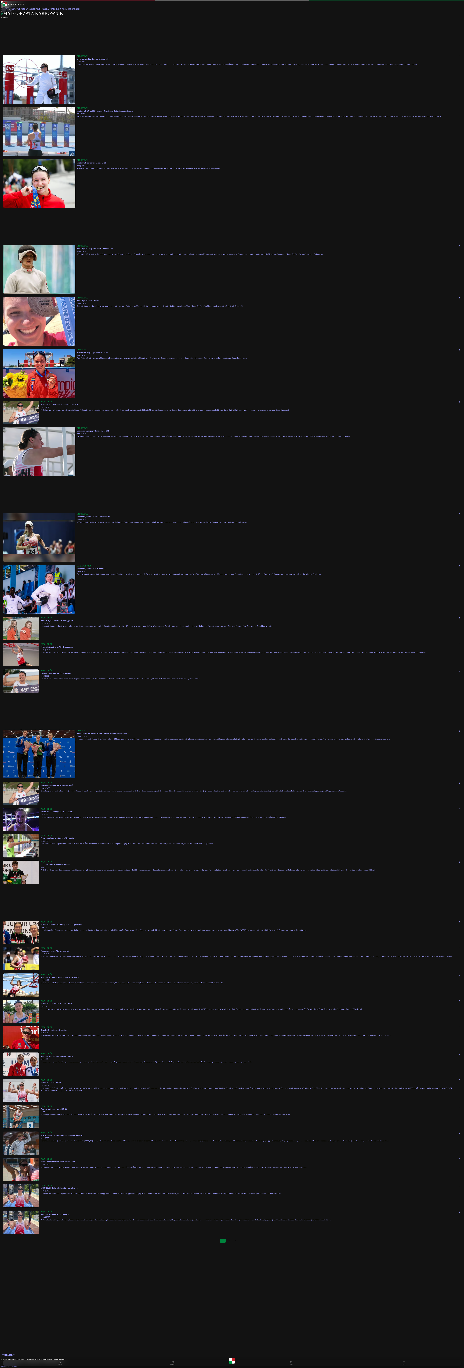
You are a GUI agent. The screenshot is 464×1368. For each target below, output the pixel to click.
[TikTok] (13, 1355)
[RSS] (15, 1355)
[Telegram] (11, 1355)
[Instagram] (8, 1355)
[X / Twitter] (4, 1355)
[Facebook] (2, 1355)
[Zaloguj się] (2, 14)
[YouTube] (6, 1355)
